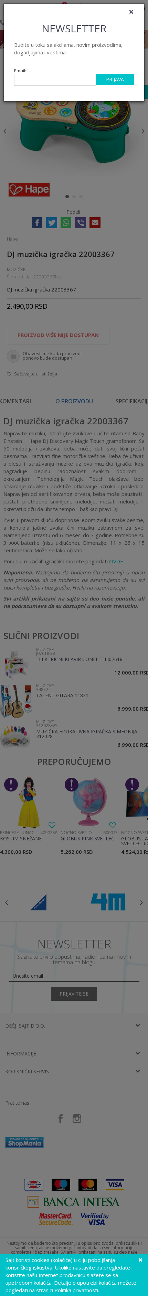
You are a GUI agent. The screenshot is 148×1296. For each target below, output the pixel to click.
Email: (20, 70)
